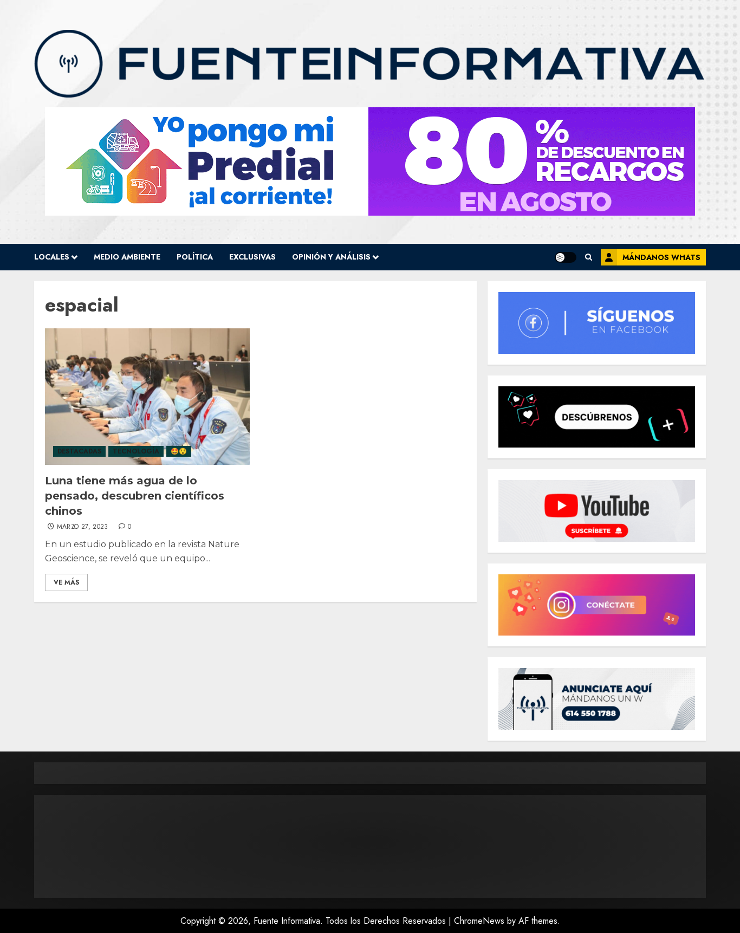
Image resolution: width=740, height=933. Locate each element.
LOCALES (51, 256)
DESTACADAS (79, 451)
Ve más (66, 582)
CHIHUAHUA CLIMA (370, 846)
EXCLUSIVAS (252, 256)
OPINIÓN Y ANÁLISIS (331, 256)
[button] (588, 257)
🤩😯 (179, 451)
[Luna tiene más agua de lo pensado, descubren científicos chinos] (147, 396)
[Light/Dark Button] (565, 257)
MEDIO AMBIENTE (127, 256)
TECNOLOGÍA (136, 451)
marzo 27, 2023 (82, 527)
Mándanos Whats (661, 257)
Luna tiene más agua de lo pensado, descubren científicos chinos (134, 495)
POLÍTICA (195, 256)
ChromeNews (479, 921)
